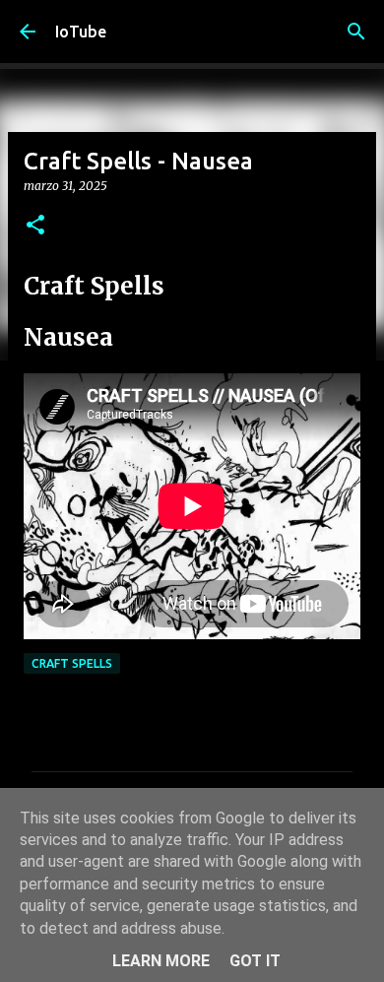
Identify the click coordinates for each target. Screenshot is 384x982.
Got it (255, 960)
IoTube (80, 31)
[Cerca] (356, 31)
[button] (35, 226)
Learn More (161, 960)
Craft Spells (72, 663)
